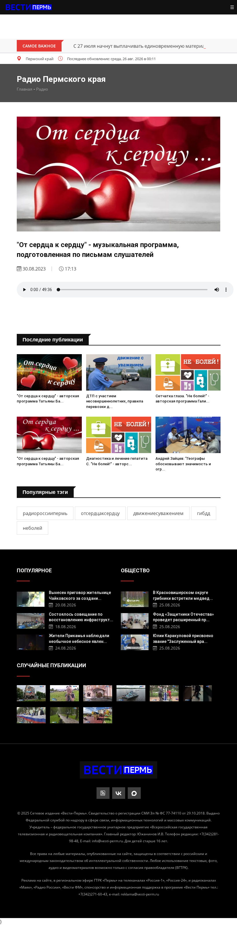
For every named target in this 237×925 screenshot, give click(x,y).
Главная (24, 89)
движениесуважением (158, 513)
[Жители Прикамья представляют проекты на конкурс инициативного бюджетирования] (97, 715)
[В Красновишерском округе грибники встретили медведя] (135, 598)
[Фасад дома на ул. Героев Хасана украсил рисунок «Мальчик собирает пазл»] (31, 693)
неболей (32, 528)
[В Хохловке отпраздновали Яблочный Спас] (64, 693)
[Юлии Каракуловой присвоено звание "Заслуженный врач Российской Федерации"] (135, 641)
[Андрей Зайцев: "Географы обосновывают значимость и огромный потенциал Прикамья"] (188, 435)
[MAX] (134, 793)
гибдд (203, 513)
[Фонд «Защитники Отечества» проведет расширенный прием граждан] (135, 620)
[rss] (103, 793)
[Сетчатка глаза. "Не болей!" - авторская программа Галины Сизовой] (188, 372)
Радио (42, 89)
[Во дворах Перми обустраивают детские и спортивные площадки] (164, 693)
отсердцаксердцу (100, 513)
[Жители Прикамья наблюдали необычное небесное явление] (31, 641)
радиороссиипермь (45, 513)
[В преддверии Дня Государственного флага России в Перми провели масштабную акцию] (31, 715)
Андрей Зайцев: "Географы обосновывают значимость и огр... (183, 463)
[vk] (118, 793)
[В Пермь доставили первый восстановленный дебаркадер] (130, 693)
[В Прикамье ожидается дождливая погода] (64, 715)
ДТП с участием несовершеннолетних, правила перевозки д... (114, 401)
